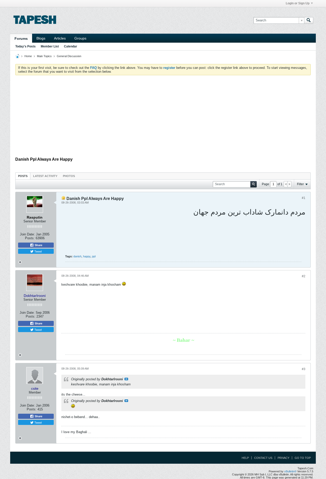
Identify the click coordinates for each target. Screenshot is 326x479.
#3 (303, 369)
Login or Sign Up (297, 3)
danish (77, 256)
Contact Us (263, 457)
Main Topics (44, 56)
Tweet (38, 251)
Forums (21, 38)
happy (86, 256)
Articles (60, 38)
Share (38, 245)
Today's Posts (25, 46)
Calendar (70, 46)
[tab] (22, 175)
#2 (303, 276)
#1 (303, 198)
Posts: (30, 238)
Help (245, 457)
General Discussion (69, 56)
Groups (80, 38)
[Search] (308, 20)
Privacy (283, 457)
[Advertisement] (163, 117)
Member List (50, 46)
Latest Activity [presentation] (45, 176)
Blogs (40, 38)
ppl (94, 256)
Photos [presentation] (69, 176)
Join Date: (27, 234)
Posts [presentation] (23, 176)
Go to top (303, 457)
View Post (126, 379)
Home (28, 56)
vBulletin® (290, 471)
